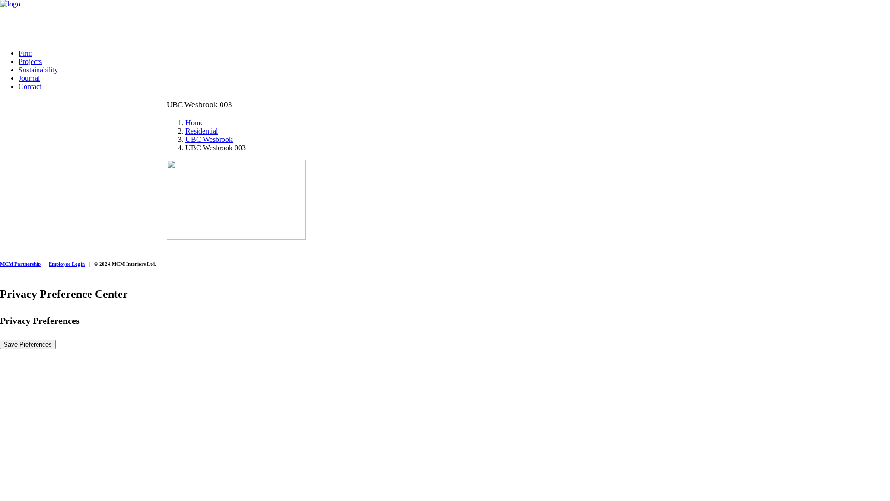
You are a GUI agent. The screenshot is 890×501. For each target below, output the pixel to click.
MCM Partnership (20, 264)
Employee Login (67, 264)
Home (194, 123)
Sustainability (38, 70)
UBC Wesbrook (209, 139)
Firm (25, 53)
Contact (30, 86)
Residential (201, 131)
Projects (30, 61)
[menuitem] (454, 53)
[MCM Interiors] (445, 21)
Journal (29, 78)
